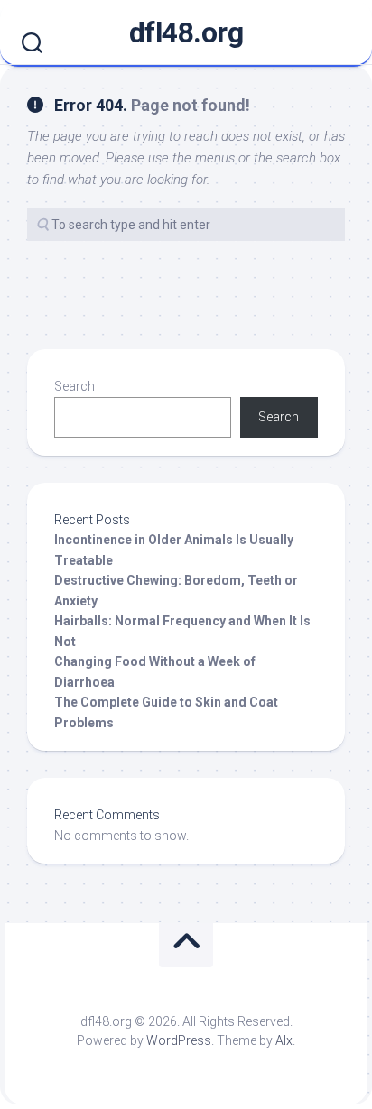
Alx (284, 1040)
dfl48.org (186, 32)
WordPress (178, 1040)
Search (74, 386)
